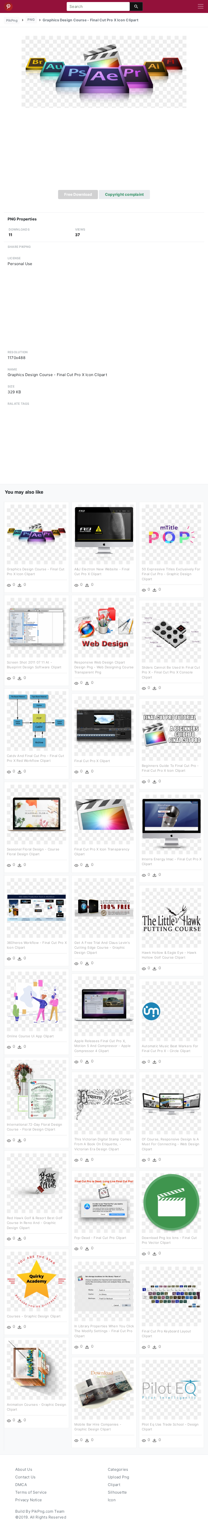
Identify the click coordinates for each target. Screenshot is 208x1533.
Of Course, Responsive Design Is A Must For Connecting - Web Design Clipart (170, 1144)
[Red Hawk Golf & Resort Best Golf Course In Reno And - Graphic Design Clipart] (36, 1183)
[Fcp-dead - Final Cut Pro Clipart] (104, 1202)
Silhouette (117, 1492)
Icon (112, 1499)
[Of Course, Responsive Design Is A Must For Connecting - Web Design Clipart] (171, 1104)
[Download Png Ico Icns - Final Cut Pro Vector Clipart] (171, 1202)
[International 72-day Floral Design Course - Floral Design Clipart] (36, 1089)
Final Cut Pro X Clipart (92, 761)
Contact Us (25, 1477)
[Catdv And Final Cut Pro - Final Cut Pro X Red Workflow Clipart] (36, 720)
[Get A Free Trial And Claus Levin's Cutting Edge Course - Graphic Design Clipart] (104, 907)
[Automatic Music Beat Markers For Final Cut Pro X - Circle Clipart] (171, 1011)
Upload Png (118, 1477)
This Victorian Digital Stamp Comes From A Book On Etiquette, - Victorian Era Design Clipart (102, 1144)
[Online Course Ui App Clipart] (36, 1001)
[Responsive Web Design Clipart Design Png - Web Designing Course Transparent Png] (104, 627)
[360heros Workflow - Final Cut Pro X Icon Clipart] (36, 907)
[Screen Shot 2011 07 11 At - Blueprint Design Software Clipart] (36, 627)
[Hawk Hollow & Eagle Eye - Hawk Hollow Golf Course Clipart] (171, 917)
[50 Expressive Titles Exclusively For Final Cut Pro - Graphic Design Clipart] (171, 534)
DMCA (21, 1484)
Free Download (78, 194)
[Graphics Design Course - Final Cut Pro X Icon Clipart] (104, 71)
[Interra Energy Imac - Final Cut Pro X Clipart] (171, 824)
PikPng (12, 20)
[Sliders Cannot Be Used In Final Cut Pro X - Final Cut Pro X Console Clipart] (171, 632)
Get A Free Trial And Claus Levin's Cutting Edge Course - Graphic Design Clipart (102, 948)
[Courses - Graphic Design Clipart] (36, 1281)
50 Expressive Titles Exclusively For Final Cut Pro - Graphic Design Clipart (171, 574)
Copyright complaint (124, 194)
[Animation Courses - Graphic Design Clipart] (36, 1369)
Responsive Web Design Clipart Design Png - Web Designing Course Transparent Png (104, 667)
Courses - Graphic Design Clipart (34, 1316)
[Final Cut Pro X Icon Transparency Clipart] (104, 814)
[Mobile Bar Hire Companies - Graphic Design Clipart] (104, 1389)
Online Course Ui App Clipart (30, 1036)
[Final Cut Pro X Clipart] (104, 725)
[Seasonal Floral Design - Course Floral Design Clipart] (36, 814)
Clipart (114, 1484)
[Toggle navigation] (200, 6)
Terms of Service (31, 1492)
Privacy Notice (28, 1499)
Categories (118, 1469)
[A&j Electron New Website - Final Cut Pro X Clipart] (104, 534)
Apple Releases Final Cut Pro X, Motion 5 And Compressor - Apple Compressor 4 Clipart (102, 1046)
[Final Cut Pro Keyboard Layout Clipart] (171, 1296)
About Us (23, 1469)
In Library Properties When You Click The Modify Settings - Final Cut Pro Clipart (104, 1331)
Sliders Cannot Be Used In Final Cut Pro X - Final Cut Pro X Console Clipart (171, 672)
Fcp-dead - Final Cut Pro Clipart (100, 1238)
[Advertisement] (104, 151)
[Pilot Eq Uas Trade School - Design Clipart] (171, 1389)
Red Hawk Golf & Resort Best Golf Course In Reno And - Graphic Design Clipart (34, 1223)
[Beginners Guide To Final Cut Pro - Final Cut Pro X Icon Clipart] (171, 730)
